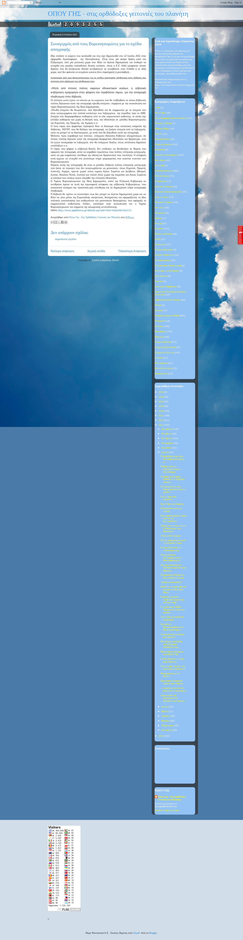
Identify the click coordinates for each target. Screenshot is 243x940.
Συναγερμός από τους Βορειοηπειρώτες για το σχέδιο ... (173, 489)
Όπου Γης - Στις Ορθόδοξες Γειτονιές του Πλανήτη (172, 798)
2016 (161, 401)
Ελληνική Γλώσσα (163, 187)
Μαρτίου (165, 721)
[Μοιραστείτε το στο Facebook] (62, 222)
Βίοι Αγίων (160, 160)
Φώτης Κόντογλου (163, 368)
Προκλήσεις (160, 331)
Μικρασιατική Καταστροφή (168, 266)
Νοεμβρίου (166, 434)
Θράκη (158, 218)
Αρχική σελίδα (96, 251)
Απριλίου (166, 716)
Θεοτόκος (159, 208)
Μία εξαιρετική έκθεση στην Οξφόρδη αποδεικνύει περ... (171, 644)
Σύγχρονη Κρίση (162, 342)
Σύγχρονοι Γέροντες (164, 353)
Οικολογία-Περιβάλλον (166, 287)
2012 (161, 420)
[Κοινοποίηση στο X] (59, 222)
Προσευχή (159, 337)
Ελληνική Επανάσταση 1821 (168, 192)
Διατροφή (159, 165)
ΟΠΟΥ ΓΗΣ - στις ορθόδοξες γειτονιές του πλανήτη (118, 13)
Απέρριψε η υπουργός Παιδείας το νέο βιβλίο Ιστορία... (172, 479)
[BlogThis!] (55, 222)
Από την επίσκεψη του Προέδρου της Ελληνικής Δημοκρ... (173, 568)
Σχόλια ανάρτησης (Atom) (105, 260)
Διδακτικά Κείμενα (164, 171)
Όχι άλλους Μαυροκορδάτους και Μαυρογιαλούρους (172, 627)
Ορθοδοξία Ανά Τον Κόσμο (168, 300)
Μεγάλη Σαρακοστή (164, 255)
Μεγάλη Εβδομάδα (164, 250)
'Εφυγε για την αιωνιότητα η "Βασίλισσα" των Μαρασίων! (173, 528)
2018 (161, 397)
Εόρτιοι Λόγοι (161, 197)
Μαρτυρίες (160, 244)
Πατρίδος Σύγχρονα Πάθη (167, 316)
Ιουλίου (165, 452)
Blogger (153, 933)
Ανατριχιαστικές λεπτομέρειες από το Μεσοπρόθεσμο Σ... (171, 558)
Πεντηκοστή (160, 321)
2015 (161, 406)
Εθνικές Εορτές (162, 176)
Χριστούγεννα (161, 374)
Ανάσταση (159, 150)
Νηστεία (159, 281)
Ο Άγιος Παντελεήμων (170, 536)
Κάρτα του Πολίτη (163, 234)
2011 (161, 425)
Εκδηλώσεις (160, 181)
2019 (161, 392)
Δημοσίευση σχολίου (65, 239)
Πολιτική (159, 326)
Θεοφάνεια (160, 213)
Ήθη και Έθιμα (162, 129)
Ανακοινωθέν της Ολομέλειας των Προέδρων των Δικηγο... (173, 698)
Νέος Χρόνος (161, 276)
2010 (161, 736)
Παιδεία (158, 310)
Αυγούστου (166, 448)
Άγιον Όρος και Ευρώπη (171, 504)
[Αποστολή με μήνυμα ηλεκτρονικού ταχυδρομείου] (52, 222)
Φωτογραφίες (161, 363)
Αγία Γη (158, 134)
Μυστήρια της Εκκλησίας (167, 271)
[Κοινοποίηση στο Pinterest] (66, 222)
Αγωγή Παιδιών (162, 139)
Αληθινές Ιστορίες (163, 144)
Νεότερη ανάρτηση (62, 251)
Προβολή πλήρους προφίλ (167, 810)
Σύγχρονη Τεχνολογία (165, 347)
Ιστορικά (159, 229)
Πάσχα (158, 305)
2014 (161, 411)
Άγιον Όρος (160, 113)
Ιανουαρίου (167, 730)
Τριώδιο (159, 358)
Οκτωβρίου (167, 438)
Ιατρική (158, 223)
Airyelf (136, 933)
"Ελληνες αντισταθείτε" (171, 582)
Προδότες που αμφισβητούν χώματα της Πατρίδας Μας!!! (173, 589)
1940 (157, 108)
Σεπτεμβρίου (167, 443)
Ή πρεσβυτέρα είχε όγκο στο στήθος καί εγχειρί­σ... (172, 459)
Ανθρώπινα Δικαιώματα (166, 155)
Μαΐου (164, 711)
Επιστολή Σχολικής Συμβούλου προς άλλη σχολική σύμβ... (172, 600)
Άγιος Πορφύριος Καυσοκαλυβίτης (171, 118)
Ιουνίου (165, 707)
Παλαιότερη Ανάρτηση (132, 251)
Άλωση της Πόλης (163, 123)
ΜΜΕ (157, 239)
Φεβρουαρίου (168, 725)
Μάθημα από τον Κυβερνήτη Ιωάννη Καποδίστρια (170, 469)
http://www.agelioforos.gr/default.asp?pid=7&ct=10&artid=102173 (94, 210)
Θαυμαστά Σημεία (163, 202)
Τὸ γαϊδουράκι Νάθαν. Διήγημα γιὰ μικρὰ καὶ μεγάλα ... (172, 610)
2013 (161, 415)
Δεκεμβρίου (167, 429)
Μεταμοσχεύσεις (162, 260)
